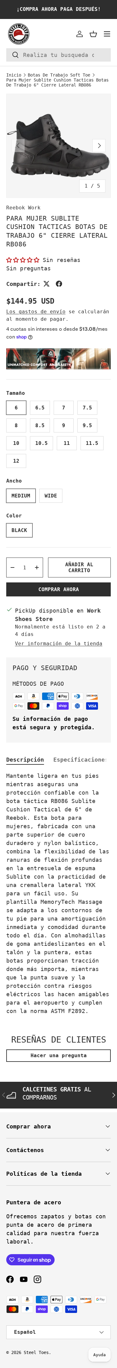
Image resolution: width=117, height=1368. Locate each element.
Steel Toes (36, 1352)
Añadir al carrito (79, 567)
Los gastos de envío (36, 312)
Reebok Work (23, 208)
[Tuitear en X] (46, 284)
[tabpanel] (58, 893)
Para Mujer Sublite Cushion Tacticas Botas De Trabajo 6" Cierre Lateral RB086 (57, 82)
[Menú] (107, 34)
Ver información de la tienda (58, 644)
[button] (93, 34)
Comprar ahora (58, 589)
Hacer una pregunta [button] (59, 1055)
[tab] (25, 760)
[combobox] (58, 55)
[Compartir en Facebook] (59, 284)
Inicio (13, 74)
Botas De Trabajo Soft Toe (59, 74)
